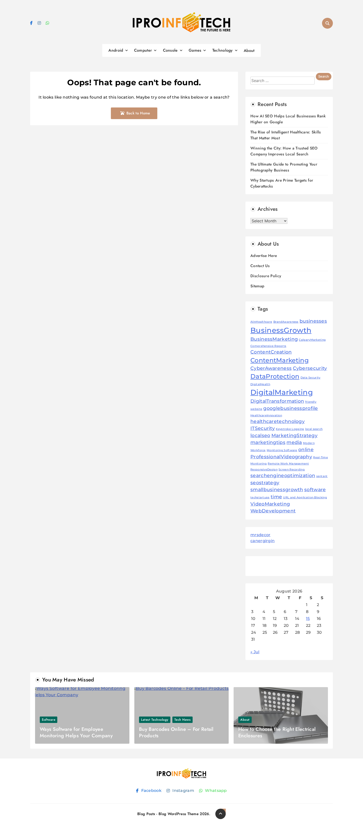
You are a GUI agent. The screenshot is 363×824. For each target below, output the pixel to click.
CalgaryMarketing (312, 339)
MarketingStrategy (294, 435)
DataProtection (274, 376)
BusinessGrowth (280, 330)
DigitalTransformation (277, 401)
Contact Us (260, 266)
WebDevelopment (273, 511)
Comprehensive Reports (268, 346)
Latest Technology (154, 719)
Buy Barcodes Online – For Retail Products (176, 732)
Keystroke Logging (290, 429)
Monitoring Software (282, 450)
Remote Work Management (288, 463)
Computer (143, 50)
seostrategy (264, 483)
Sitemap (257, 286)
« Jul (255, 652)
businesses (313, 321)
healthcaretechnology (277, 421)
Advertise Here (263, 255)
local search (314, 429)
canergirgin (262, 540)
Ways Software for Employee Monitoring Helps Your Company (76, 732)
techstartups (260, 497)
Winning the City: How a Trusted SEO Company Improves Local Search (284, 151)
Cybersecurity (310, 368)
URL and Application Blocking (305, 497)
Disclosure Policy (265, 276)
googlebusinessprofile (290, 408)
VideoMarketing (270, 504)
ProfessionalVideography (281, 457)
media (294, 442)
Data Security (311, 377)
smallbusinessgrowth (276, 489)
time (276, 497)
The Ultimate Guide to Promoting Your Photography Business (283, 167)
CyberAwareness (271, 368)
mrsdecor (260, 534)
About (249, 50)
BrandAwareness (286, 321)
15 (308, 618)
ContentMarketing (279, 360)
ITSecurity (262, 428)
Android (115, 50)
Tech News (182, 719)
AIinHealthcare (261, 321)
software (315, 489)
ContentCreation (271, 352)
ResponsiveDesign (264, 469)
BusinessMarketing (274, 339)
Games (195, 50)
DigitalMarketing (281, 392)
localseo (260, 435)
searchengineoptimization (282, 475)
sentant (322, 476)
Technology (222, 50)
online (306, 449)
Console (170, 50)
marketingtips (267, 442)
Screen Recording (292, 469)
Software (48, 719)
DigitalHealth (260, 384)
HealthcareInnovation (266, 415)
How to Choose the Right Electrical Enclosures (277, 732)
